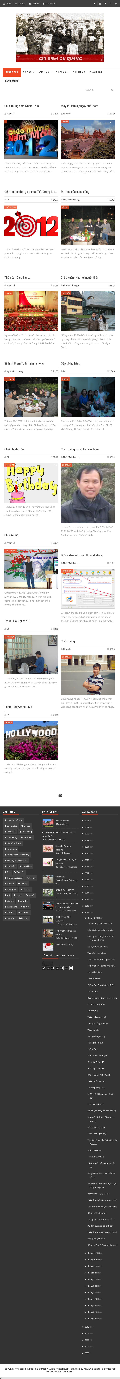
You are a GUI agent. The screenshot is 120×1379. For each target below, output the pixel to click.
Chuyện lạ (11, 831)
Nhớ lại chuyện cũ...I (96, 1238)
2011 (87, 912)
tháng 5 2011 (93, 1292)
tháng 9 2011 (93, 1266)
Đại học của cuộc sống (75, 192)
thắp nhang (12, 906)
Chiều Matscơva (14, 449)
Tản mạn (26, 889)
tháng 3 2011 (93, 1305)
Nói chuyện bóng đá (96, 1127)
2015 (87, 886)
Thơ (8, 872)
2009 (87, 1333)
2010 (87, 1327)
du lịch (9, 722)
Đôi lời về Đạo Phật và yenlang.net (102, 1245)
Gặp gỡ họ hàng (70, 363)
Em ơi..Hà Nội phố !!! (17, 621)
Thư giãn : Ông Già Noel (98, 1023)
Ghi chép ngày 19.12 (96, 1087)
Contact (35, 3)
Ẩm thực (24, 918)
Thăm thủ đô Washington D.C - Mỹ (102, 1232)
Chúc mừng (11, 207)
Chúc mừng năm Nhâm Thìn (21, 106)
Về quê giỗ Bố (94, 1030)
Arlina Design (92, 1368)
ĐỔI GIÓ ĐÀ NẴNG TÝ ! (64, 890)
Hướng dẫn (67, 571)
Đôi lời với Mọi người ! (97, 1213)
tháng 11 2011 (94, 1253)
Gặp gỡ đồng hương (96, 1036)
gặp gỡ (31, 895)
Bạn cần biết (12, 826)
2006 (87, 1353)
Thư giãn (20, 872)
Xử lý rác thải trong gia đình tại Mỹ (102, 1206)
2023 (87, 833)
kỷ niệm (10, 901)
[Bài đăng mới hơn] (8, 795)
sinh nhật (10, 379)
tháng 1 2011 (93, 1318)
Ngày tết (66, 293)
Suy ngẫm (11, 866)
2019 (87, 860)
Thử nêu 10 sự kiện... (17, 277)
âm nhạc (10, 912)
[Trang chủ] (60, 795)
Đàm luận (25, 912)
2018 (87, 866)
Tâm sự (65, 207)
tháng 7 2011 (93, 1279)
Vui (8, 895)
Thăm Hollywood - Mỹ (18, 707)
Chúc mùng (27, 831)
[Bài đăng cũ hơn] (112, 795)
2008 (87, 1340)
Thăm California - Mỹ (97, 1081)
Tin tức (32, 878)
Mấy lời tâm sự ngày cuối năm (79, 106)
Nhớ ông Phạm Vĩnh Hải (17, 860)
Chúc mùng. (11, 551)
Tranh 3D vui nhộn (96, 1156)
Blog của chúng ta (14, 820)
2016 (87, 879)
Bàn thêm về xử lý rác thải (99, 1193)
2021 (87, 847)
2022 (87, 840)
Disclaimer (49, 3)
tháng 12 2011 (94, 918)
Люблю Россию (62, 820)
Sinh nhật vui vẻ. (95, 1150)
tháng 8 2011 (93, 1272)
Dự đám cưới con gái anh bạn (100, 1225)
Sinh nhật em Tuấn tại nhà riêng (24, 363)
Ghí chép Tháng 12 (96, 1062)
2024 (87, 827)
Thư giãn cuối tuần (15, 878)
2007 (87, 1346)
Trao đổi (10, 883)
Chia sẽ (27, 826)
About (8, 3)
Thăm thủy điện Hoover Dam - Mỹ (102, 1200)
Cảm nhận (27, 837)
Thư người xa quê (95, 1042)
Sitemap (21, 3)
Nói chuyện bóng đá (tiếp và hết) (102, 1110)
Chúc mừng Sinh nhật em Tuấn (80, 449)
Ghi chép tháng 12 (95, 1104)
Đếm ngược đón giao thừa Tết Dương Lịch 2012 (34, 192)
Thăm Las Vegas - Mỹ (97, 1133)
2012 (87, 906)
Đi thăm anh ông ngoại (97, 1055)
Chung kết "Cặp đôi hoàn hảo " (101, 1219)
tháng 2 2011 (93, 1312)
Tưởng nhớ (12, 889)
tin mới (65, 379)
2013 (87, 899)
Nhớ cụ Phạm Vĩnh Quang (18, 854)
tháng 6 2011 (93, 1286)
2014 (87, 892)
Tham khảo (27, 866)
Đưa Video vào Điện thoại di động (82, 555)
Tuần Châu (60, 876)
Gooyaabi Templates (62, 1371)
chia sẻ (65, 121)
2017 (87, 873)
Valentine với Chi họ (64, 944)
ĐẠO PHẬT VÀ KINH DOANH (99, 1074)
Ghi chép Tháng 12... (96, 1068)
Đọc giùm (11, 918)
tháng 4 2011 (93, 1299)
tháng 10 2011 (94, 1259)
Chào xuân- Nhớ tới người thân (79, 277)
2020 (87, 853)
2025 (87, 820)
